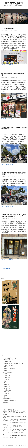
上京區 (5, 374)
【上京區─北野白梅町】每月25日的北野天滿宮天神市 (13, 173)
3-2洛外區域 (6, 390)
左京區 (5, 386)
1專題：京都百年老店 (8, 358)
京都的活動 (7, 367)
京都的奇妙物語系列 (9, 400)
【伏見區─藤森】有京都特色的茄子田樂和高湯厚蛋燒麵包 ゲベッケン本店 (14, 436)
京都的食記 (7, 370)
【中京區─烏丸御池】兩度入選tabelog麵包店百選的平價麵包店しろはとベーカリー (13, 215)
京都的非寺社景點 (8, 368)
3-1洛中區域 (6, 372)
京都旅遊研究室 (14, 3)
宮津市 (5, 395)
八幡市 (5, 391)
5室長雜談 (5, 402)
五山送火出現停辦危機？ (8, 28)
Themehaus (23, 445)
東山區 (5, 388)
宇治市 (5, 393)
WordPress (10, 445)
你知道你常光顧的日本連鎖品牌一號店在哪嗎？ (12, 74)
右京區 (5, 384)
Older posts (6, 268)
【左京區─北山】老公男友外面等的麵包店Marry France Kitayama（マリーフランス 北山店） (14, 430)
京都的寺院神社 (8, 365)
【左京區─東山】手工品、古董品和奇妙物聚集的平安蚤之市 (13, 128)
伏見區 (5, 379)
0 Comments (13, 31)
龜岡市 (5, 397)
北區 (5, 381)
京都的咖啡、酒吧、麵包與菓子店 (12, 363)
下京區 (5, 375)
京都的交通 (7, 361)
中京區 (5, 377)
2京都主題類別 (6, 360)
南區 (5, 383)
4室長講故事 (6, 399)
